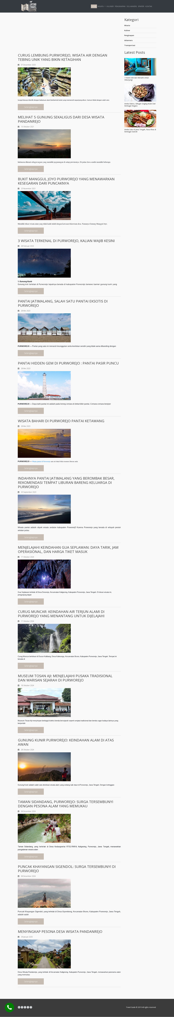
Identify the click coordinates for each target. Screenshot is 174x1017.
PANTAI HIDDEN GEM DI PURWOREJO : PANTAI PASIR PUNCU (68, 363)
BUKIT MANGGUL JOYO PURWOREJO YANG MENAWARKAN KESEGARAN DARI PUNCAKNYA (66, 181)
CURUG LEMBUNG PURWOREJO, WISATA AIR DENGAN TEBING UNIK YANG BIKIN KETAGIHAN (62, 57)
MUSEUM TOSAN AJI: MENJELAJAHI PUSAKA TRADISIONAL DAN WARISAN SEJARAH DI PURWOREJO (65, 678)
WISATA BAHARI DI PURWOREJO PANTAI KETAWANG (61, 420)
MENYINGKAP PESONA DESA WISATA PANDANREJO (60, 931)
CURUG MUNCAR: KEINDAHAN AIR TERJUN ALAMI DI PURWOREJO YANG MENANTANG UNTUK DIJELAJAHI (61, 613)
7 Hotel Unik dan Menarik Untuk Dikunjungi (136, 79)
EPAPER (141, 6)
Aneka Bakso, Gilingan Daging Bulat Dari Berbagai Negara (140, 105)
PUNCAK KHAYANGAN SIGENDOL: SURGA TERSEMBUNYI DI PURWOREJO (67, 868)
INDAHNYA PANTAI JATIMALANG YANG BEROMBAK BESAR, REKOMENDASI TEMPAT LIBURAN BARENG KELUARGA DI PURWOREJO (66, 482)
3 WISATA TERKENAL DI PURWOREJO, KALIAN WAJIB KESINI (66, 240)
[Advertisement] (69, 34)
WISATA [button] (101, 6)
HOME (93, 6)
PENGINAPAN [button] (120, 6)
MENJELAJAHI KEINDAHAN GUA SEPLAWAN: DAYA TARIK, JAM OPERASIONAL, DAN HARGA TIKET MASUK (68, 549)
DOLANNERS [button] (132, 6)
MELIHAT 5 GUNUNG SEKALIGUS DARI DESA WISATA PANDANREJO (61, 119)
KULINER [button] (110, 6)
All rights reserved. (149, 1007)
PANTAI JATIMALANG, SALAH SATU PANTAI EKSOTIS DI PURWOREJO (63, 303)
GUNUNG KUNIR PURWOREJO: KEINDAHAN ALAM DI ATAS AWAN (66, 742)
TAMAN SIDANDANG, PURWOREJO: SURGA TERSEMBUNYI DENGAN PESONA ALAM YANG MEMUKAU (65, 803)
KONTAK (148, 6)
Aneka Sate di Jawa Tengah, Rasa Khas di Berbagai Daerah (140, 130)
